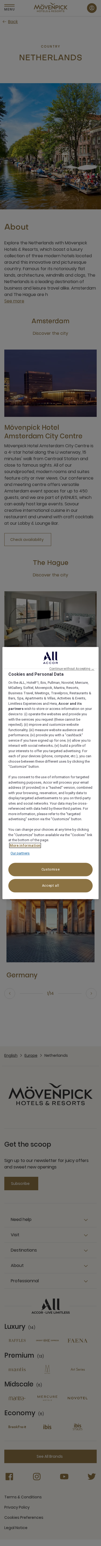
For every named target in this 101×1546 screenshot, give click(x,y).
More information (25, 845)
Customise (50, 869)
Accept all (50, 885)
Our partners (20, 853)
